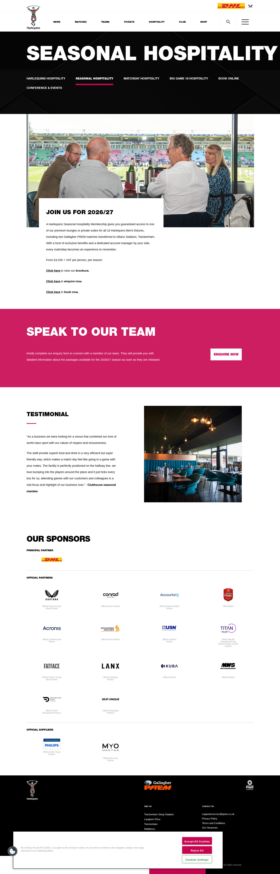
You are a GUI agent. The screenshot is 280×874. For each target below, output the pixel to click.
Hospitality (156, 22)
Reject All (197, 850)
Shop (203, 22)
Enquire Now (226, 354)
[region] (118, 850)
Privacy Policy (209, 818)
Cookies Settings (197, 859)
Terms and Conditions (213, 823)
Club (182, 22)
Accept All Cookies (197, 841)
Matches (81, 22)
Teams (105, 22)
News (56, 22)
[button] (12, 851)
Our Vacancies (210, 827)
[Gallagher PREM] (157, 790)
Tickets (129, 22)
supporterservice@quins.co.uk (218, 814)
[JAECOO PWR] (249, 790)
